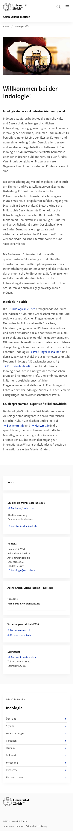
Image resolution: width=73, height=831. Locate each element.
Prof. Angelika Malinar (47, 352)
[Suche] (58, 6)
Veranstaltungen (15, 733)
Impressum (8, 826)
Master (30, 508)
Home (6, 26)
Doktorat (11, 755)
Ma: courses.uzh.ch (20, 635)
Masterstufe (42, 426)
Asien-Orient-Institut (16, 17)
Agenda (10, 726)
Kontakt (20, 826)
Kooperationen (14, 777)
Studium (11, 748)
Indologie (21, 27)
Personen (11, 741)
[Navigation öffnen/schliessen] (67, 6)
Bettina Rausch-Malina (23, 657)
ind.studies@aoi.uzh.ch (24, 526)
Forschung (12, 763)
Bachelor (16, 508)
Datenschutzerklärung (36, 826)
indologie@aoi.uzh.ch (23, 570)
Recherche (12, 770)
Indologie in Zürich (23, 309)
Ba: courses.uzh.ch (20, 630)
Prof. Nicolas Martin (19, 366)
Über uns (11, 719)
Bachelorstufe (16, 426)
